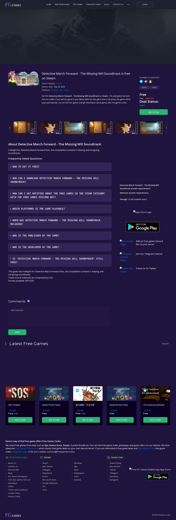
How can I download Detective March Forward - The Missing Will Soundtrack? (54, 180)
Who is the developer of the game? (35, 247)
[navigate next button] (166, 127)
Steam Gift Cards (93, 4)
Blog (106, 4)
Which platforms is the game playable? (38, 208)
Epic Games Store (146, 448)
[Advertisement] (88, 47)
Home (48, 4)
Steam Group (115, 463)
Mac (62, 90)
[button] (128, 4)
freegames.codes (20, 451)
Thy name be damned (153, 404)
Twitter (113, 470)
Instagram (114, 480)
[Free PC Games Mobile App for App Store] (142, 212)
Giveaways (13, 483)
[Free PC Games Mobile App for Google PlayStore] (142, 227)
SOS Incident (14, 404)
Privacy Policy (14, 496)
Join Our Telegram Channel (149, 253)
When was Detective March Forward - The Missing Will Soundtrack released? (55, 222)
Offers (11, 486)
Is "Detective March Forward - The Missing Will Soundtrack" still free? (56, 260)
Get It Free (153, 112)
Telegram (114, 473)
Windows (55, 90)
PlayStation (79, 473)
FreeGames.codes (18, 457)
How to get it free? (25, 166)
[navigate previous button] (9, 127)
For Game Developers (18, 476)
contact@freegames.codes (61, 452)
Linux (66, 90)
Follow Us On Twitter (146, 268)
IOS (43, 486)
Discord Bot (13, 470)
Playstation (47, 473)
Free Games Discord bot (26, 448)
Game (154, 87)
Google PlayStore (50, 483)
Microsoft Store (49, 480)
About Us (12, 463)
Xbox (76, 470)
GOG (44, 490)
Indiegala (46, 470)
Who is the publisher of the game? (35, 235)
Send (17, 332)
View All (165, 343)
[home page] (20, 4)
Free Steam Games (62, 4)
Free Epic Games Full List (19, 480)
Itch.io (147, 410)
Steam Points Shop (51, 404)
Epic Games (77, 4)
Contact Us (118, 4)
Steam (59, 83)
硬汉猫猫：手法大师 (85, 404)
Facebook (114, 476)
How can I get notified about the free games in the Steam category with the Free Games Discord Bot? (57, 195)
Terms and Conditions (18, 490)
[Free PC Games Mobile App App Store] (149, 470)
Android (77, 480)
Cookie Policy (14, 493)
